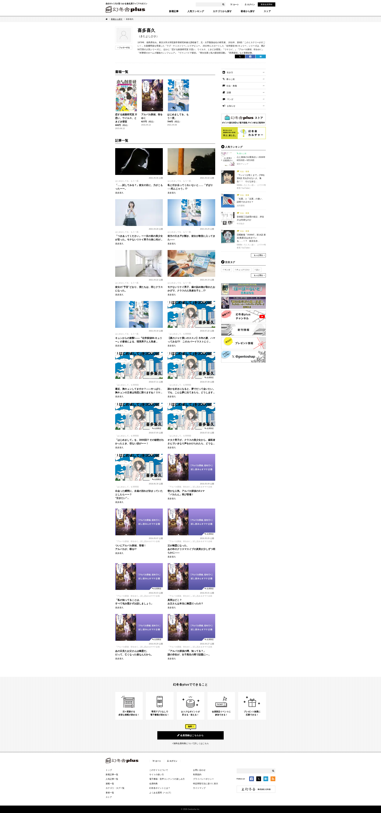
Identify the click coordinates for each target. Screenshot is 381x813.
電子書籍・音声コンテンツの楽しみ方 (167, 779)
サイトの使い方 (156, 774)
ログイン (251, 4)
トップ (109, 770)
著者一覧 (110, 792)
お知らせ (231, 106)
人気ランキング (195, 11)
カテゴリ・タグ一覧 (115, 788)
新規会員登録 (266, 4)
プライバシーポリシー (203, 779)
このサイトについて (158, 770)
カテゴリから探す (222, 11)
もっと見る (258, 255)
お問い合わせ (199, 770)
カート (236, 4)
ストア (267, 11)
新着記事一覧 (112, 774)
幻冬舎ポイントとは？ (159, 788)
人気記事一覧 (112, 779)
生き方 (230, 72)
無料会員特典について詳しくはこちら (191, 743)
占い (258, 270)
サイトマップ (199, 788)
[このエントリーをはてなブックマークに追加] (265, 779)
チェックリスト (243, 270)
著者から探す (248, 11)
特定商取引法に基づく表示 (205, 783)
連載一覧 (110, 783)
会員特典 (153, 783)
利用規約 (197, 774)
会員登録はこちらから (192, 735)
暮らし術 (230, 79)
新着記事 (174, 11)
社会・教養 (232, 86)
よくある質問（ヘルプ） (160, 792)
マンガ (230, 99)
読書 (229, 92)
